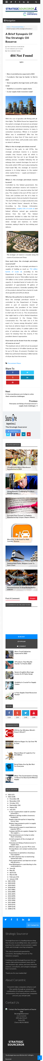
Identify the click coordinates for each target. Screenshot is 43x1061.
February (13, 877)
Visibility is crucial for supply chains (19, 89)
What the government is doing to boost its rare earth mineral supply (25, 777)
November (13, 801)
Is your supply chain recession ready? (20, 92)
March (12, 875)
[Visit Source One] (12, 377)
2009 (10, 907)
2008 (10, 909)
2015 (10, 894)
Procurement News (18, 27)
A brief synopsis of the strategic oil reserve (19, 37)
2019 (10, 885)
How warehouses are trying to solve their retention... (21, 836)
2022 (10, 797)
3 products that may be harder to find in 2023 (23, 663)
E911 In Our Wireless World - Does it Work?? (25, 731)
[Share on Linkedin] (27, 377)
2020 (10, 883)
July (11, 809)
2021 (10, 881)
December (13, 799)
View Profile (14, 431)
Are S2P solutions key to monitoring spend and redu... (21, 857)
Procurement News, (14, 51)
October (13, 803)
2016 (10, 892)
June (11, 868)
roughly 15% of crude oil (25, 208)
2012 (10, 900)
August (12, 807)
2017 (10, 889)
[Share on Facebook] (12, 372)
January (12, 879)
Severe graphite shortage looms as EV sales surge (24, 673)
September (14, 805)
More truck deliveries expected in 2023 (21, 74)
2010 (10, 904)
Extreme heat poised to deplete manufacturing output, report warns (21, 516)
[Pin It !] (12, 382)
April (11, 872)
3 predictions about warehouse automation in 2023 (19, 468)
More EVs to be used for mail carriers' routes (18, 540)
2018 (10, 887)
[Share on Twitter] (27, 372)
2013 (10, 898)
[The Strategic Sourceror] (21, 11)
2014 (10, 896)
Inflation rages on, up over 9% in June (22, 847)
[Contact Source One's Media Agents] (21, 1011)
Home (8, 27)
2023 (10, 795)
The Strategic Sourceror (13, 1055)
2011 (10, 902)
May (11, 870)
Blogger (33, 598)
